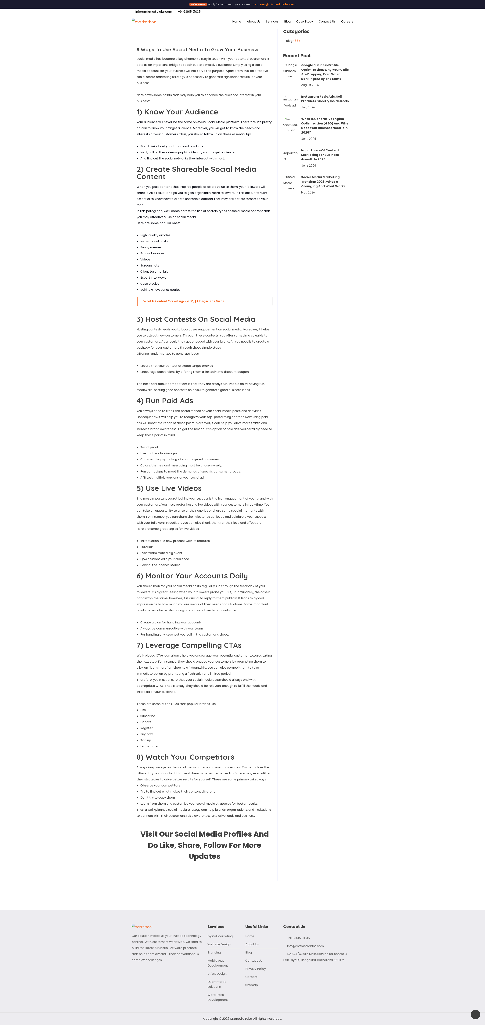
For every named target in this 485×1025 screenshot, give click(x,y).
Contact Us (327, 21)
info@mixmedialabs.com (153, 11)
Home (236, 21)
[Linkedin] (221, 36)
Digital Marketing (220, 936)
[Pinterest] (182, 870)
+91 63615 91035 (189, 11)
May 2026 (308, 192)
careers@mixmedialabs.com (275, 4)
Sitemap (251, 985)
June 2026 (308, 139)
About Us (253, 21)
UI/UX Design (217, 973)
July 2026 (308, 107)
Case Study (304, 21)
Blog (287, 21)
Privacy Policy (255, 969)
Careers (347, 21)
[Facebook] (211, 36)
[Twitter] (172, 870)
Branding (214, 952)
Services (272, 21)
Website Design (219, 944)
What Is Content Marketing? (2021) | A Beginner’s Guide (183, 301)
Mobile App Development (217, 963)
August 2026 (310, 85)
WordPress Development (217, 997)
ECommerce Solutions (216, 984)
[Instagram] (231, 36)
